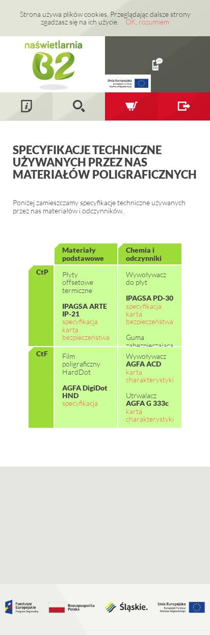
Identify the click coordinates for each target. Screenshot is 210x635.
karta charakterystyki (150, 376)
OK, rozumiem (147, 21)
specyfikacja (80, 321)
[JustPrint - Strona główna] (52, 64)
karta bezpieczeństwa (86, 333)
